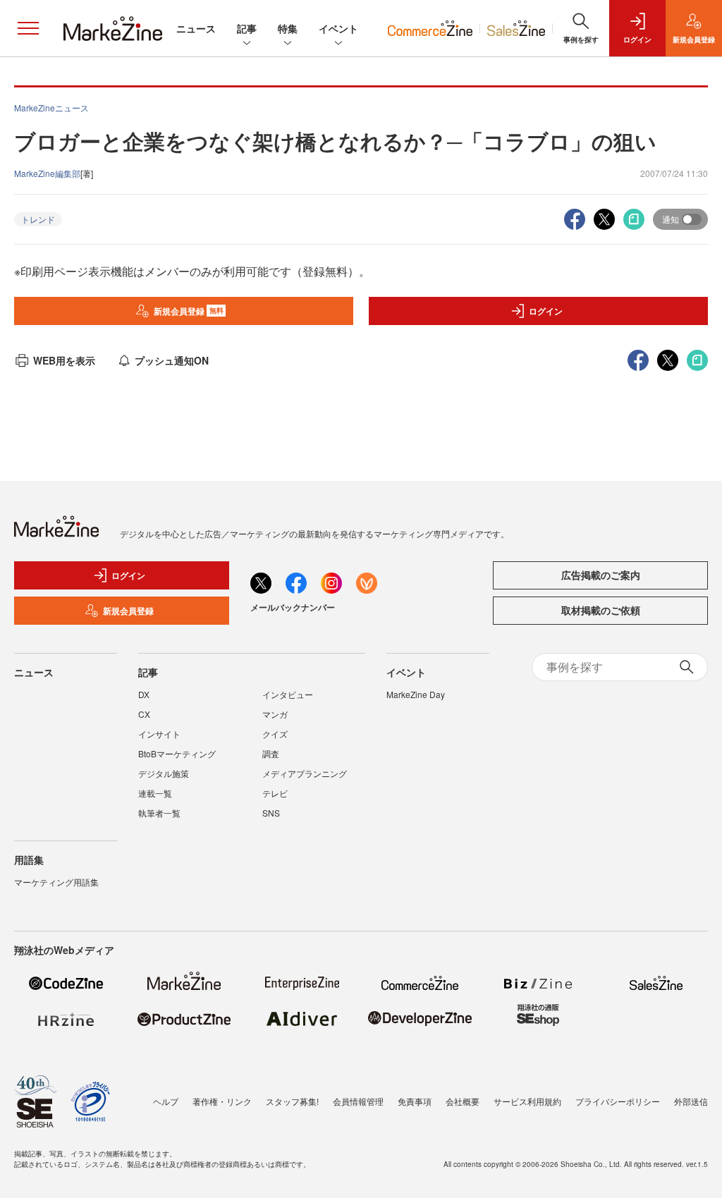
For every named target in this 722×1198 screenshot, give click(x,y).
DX (143, 694)
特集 (288, 28)
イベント (338, 28)
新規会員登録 (189, 311)
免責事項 (415, 1101)
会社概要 (462, 1101)
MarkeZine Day (415, 694)
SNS (271, 813)
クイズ (275, 734)
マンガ (275, 714)
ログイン (546, 311)
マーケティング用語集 (56, 882)
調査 (270, 753)
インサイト (159, 734)
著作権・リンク (222, 1101)
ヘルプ (165, 1101)
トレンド (38, 219)
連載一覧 (155, 793)
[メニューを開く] (28, 28)
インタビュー (287, 694)
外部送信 (691, 1101)
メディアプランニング (304, 773)
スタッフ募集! (292, 1101)
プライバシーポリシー (617, 1101)
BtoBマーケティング (177, 753)
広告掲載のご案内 (600, 575)
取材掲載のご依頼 (600, 610)
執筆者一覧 (159, 813)
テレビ (275, 793)
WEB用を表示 (64, 360)
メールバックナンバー (292, 607)
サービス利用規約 (527, 1101)
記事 (247, 28)
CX (144, 714)
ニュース (196, 28)
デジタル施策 (163, 773)
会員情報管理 (358, 1101)
